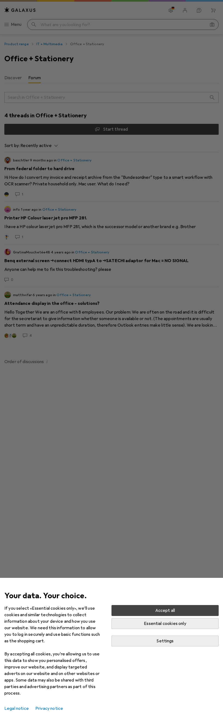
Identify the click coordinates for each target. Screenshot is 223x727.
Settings (165, 641)
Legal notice (16, 708)
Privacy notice (49, 708)
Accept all (165, 610)
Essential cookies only (165, 623)
